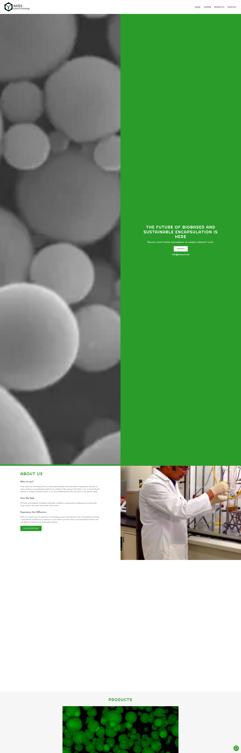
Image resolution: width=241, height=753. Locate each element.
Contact (181, 249)
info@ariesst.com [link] (181, 255)
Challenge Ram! (31, 528)
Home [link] (198, 7)
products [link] (219, 7)
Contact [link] (231, 7)
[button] (236, 748)
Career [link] (207, 7)
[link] (17, 7)
